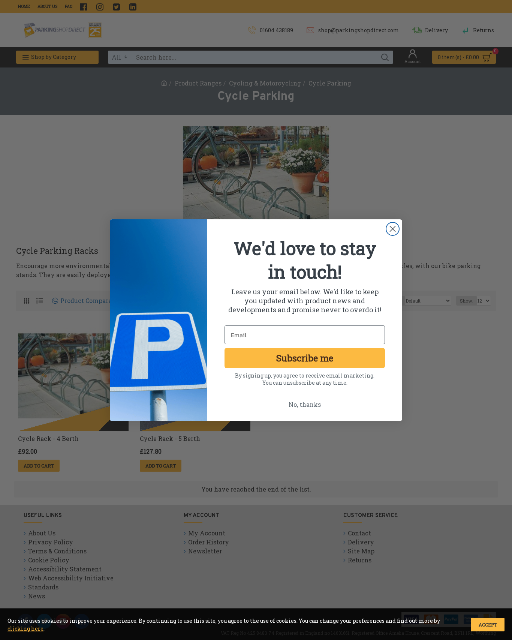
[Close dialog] (392, 228)
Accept (488, 625)
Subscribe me (304, 358)
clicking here (25, 628)
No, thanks (305, 404)
